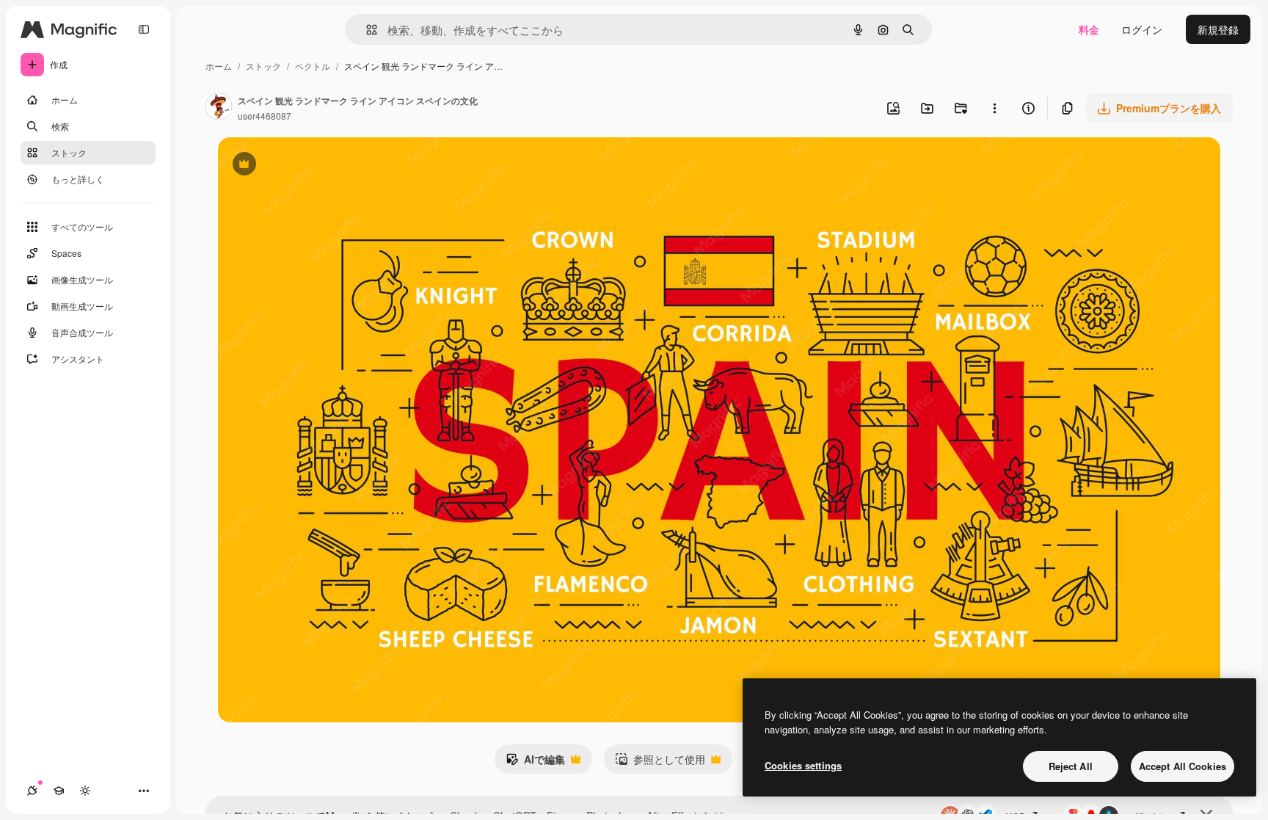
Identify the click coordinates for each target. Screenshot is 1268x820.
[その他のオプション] (994, 108)
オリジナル (318, 165)
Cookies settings (803, 765)
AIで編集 (535, 763)
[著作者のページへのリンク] (218, 108)
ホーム (218, 65)
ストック (263, 65)
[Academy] (58, 790)
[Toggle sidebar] (144, 29)
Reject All (1071, 766)
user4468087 (264, 115)
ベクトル (312, 65)
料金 (1089, 29)
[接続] (32, 790)
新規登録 (1218, 29)
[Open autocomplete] (366, 29)
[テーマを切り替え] (85, 790)
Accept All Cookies (1182, 766)
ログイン (1141, 29)
